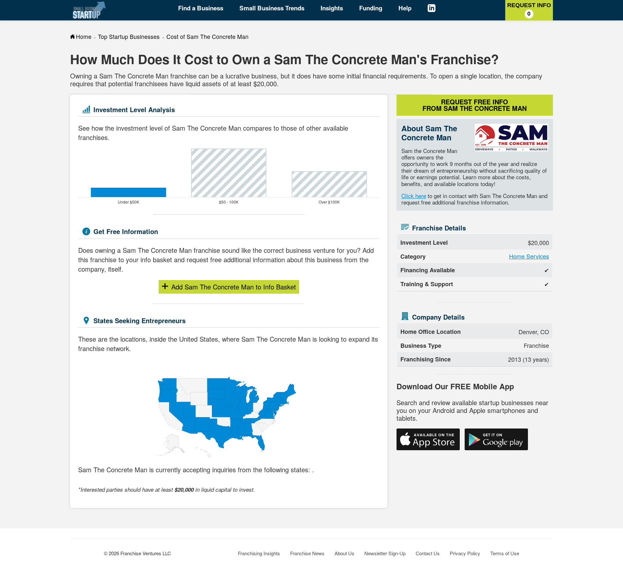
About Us (344, 553)
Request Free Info (474, 105)
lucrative (238, 75)
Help (404, 8)
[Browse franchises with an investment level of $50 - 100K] (229, 172)
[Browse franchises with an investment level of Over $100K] (329, 184)
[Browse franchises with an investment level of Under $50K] (128, 192)
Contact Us (428, 553)
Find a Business (200, 8)
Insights (332, 8)
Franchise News (307, 553)
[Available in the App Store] (428, 439)
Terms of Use (504, 553)
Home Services (529, 256)
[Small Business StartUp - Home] (89, 10)
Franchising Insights (259, 553)
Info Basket (240, 286)
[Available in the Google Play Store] (496, 439)
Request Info (529, 9)
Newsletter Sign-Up (385, 553)
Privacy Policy (465, 553)
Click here (413, 196)
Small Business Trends (271, 8)
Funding (370, 8)
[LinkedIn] (438, 9)
